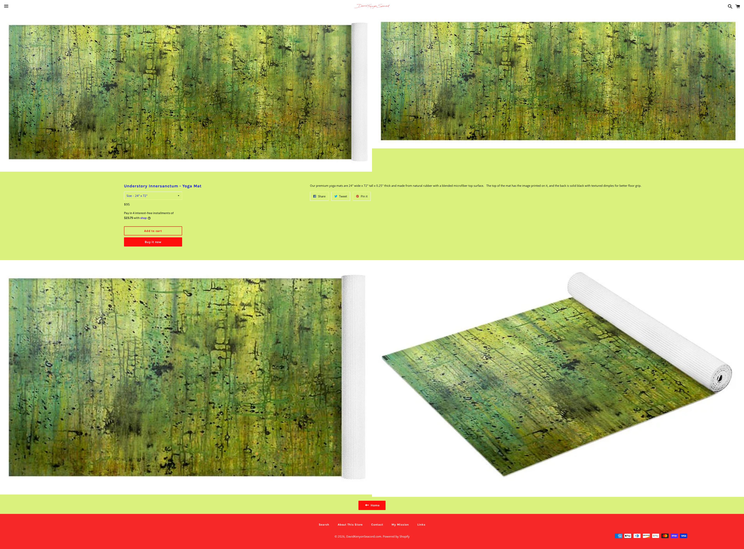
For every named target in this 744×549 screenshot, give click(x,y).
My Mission (400, 524)
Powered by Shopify (396, 536)
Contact (377, 524)
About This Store (350, 524)
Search (324, 524)
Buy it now (153, 242)
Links (421, 524)
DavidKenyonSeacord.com (363, 536)
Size (129, 196)
